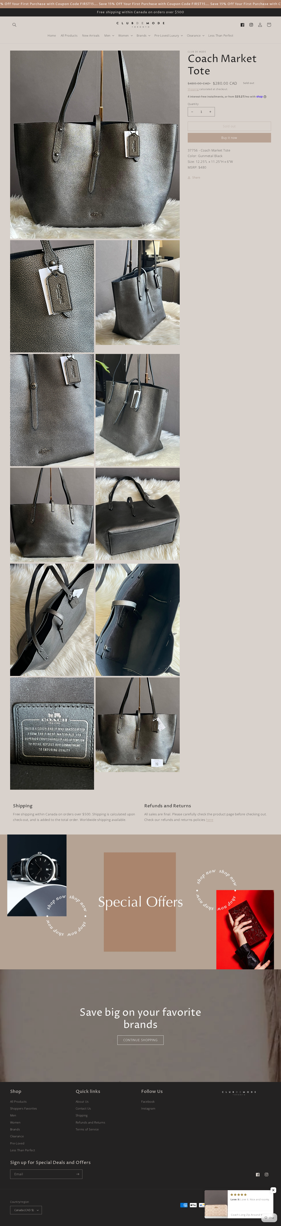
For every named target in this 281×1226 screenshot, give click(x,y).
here (209, 819)
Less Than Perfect (22, 1150)
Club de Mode (235, 1212)
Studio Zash (264, 1212)
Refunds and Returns (90, 1122)
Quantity (193, 104)
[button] (14, 24)
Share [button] (196, 177)
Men (13, 1115)
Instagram (148, 1108)
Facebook (148, 1101)
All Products (18, 1101)
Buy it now (229, 138)
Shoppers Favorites (23, 1108)
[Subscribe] (77, 1174)
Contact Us (83, 1108)
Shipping (193, 89)
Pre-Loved (17, 1143)
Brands (15, 1129)
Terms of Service (87, 1129)
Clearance (17, 1136)
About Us (82, 1101)
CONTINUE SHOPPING (140, 1040)
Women (15, 1122)
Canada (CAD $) (24, 1210)
